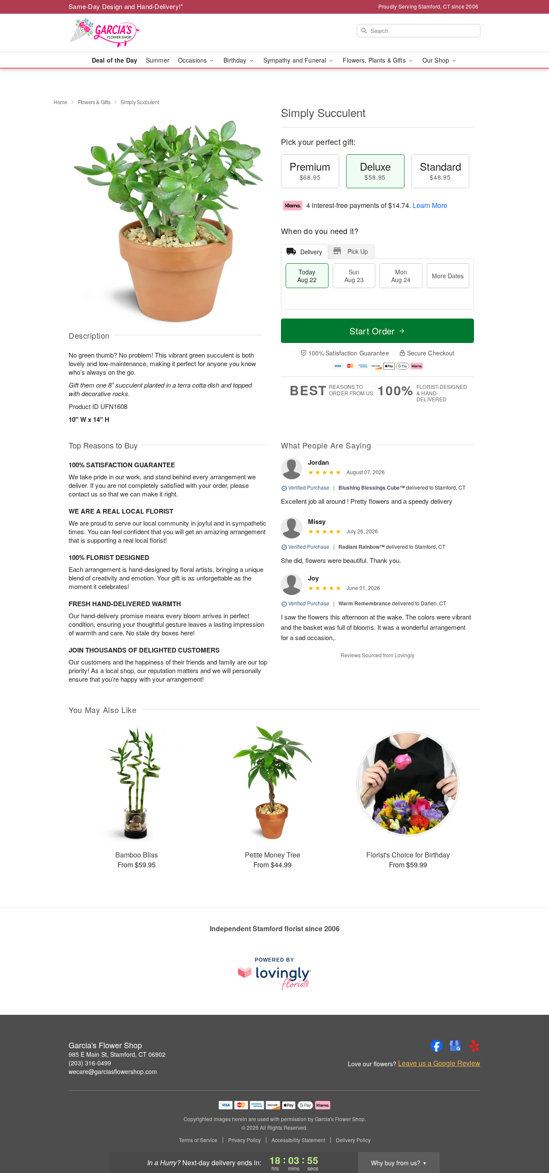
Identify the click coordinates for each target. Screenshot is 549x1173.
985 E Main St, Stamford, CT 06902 (117, 1054)
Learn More (430, 205)
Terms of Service (198, 1140)
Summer (157, 60)
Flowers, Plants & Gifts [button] (375, 60)
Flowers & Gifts (94, 101)
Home (60, 101)
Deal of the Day (114, 60)
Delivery (311, 251)
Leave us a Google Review (439, 1063)
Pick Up (357, 251)
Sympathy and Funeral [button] (295, 60)
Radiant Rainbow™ (361, 546)
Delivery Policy (353, 1140)
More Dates (448, 275)
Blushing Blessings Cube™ (371, 487)
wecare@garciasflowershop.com (113, 1071)
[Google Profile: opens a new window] (455, 1046)
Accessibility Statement (298, 1140)
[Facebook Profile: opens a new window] (437, 1046)
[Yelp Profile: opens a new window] (474, 1046)
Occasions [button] (193, 60)
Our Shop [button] (436, 60)
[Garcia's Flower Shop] (130, 33)
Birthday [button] (235, 60)
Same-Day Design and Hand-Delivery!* (126, 6)
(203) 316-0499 (90, 1063)
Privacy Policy (244, 1140)
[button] (526, 1136)
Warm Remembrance (364, 603)
